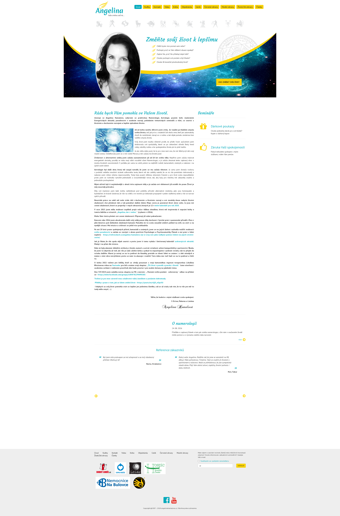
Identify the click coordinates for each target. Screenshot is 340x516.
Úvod (138, 7)
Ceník (198, 7)
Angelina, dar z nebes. (127, 212)
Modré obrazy (228, 7)
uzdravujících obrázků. (184, 241)
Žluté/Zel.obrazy (245, 7)
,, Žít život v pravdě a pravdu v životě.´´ (163, 265)
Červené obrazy (211, 7)
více (240, 339)
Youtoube (116, 265)
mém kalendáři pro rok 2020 (166, 205)
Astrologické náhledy (152, 23)
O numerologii (184, 323)
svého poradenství (102, 232)
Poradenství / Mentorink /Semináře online (160, 11)
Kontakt (157, 7)
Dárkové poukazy (222, 126)
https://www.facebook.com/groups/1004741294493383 (121, 274)
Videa (167, 7)
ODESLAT (241, 466)
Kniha (175, 7)
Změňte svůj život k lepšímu (155, 15)
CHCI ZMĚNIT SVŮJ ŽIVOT (229, 82)
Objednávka (187, 7)
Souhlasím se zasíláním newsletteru (215, 461)
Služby (147, 7)
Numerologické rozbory (153, 19)
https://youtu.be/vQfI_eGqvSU (150, 282)
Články (259, 7)
